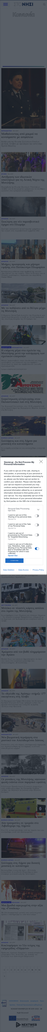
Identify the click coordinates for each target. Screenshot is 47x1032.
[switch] (37, 516)
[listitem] (23, 509)
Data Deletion (8, 570)
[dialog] (23, 516)
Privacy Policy (38, 570)
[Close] (41, 462)
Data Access (23, 570)
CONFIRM (14, 560)
